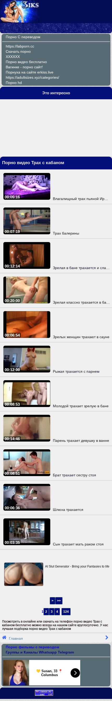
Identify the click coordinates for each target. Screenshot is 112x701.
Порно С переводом (23, 37)
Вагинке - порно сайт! (24, 67)
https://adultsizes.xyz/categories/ (32, 77)
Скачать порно (18, 51)
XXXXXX (13, 57)
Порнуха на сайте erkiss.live (29, 72)
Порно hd (14, 83)
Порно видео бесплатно (26, 62)
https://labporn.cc (20, 46)
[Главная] (20, 21)
